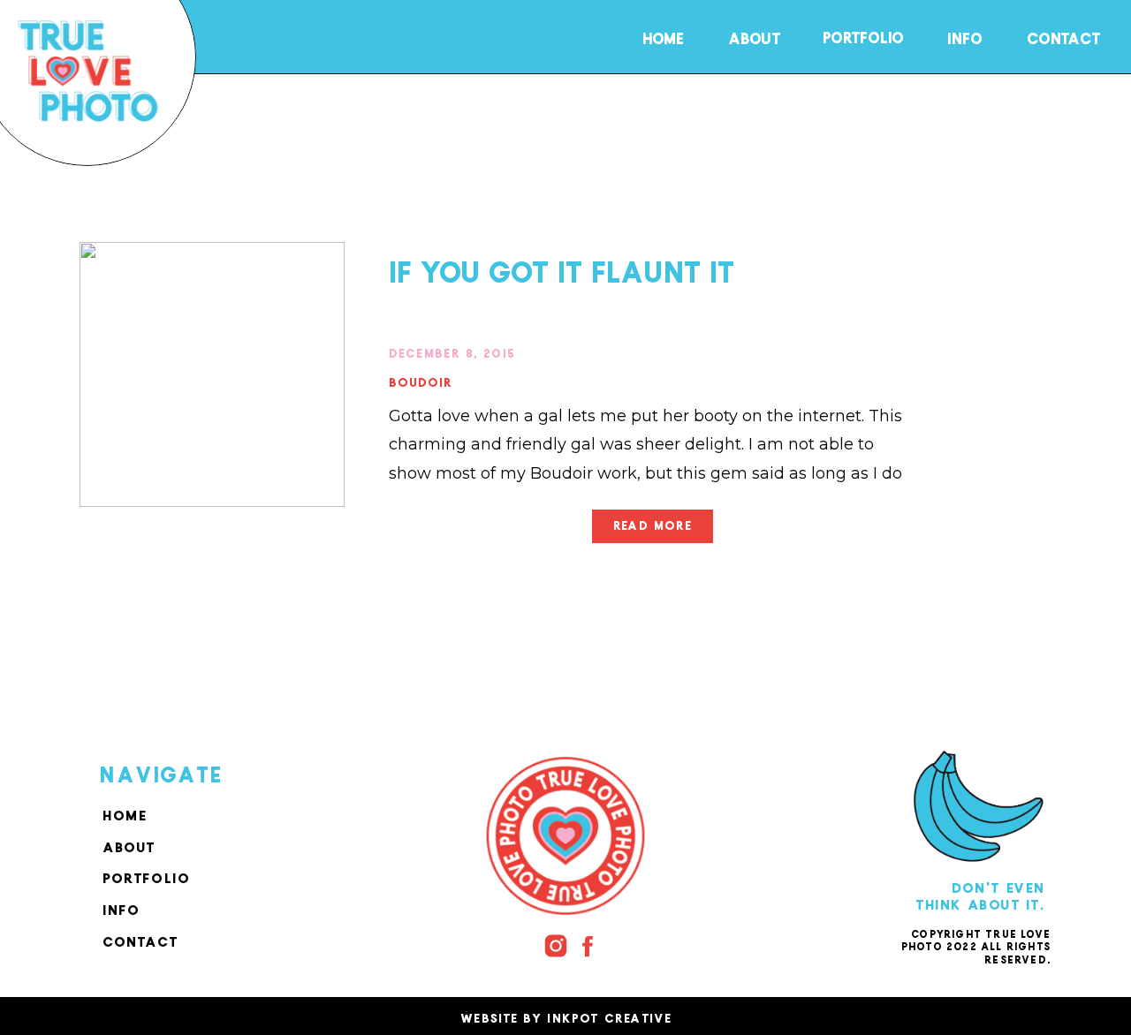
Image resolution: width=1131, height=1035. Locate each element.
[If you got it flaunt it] (212, 374)
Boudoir (421, 379)
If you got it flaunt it (562, 265)
